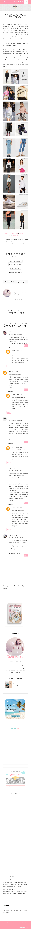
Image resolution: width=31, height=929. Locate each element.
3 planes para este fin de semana (10, 880)
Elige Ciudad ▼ (10, 786)
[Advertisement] (15, 751)
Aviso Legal (5, 901)
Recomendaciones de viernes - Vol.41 (11, 889)
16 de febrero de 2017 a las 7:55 (15, 420)
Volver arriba (23, 927)
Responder (26, 345)
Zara (17, 233)
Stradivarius (15, 235)
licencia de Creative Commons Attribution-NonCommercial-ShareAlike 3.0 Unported (15, 910)
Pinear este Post (16, 268)
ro (10, 418)
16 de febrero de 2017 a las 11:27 (18, 353)
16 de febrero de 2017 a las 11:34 (15, 470)
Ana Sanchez (18, 290)
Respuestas (10, 347)
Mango (6, 233)
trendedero (13, 371)
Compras (17, 272)
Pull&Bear (11, 233)
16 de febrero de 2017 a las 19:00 (15, 537)
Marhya (12, 468)
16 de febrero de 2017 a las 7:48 (15, 374)
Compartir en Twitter (16, 264)
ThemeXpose (19, 922)
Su (10, 331)
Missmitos (13, 535)
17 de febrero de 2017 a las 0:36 (18, 510)
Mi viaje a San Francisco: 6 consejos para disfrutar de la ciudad (18, 685)
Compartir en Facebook (16, 261)
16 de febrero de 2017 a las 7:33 (15, 334)
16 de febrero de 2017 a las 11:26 (18, 397)
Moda (20, 272)
